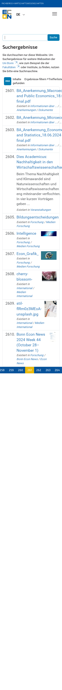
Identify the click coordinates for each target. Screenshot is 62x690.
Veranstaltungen (40, 209)
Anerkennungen (26, 110)
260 (20, 370)
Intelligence (26, 233)
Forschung (36, 222)
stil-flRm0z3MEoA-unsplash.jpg (29, 308)
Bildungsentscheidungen (38, 217)
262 (38, 370)
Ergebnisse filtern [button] (35, 79)
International (24, 288)
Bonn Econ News (27, 359)
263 (48, 370)
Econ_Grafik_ (28, 254)
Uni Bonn (8, 63)
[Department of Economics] (6, 14)
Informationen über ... (43, 106)
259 (11, 370)
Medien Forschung (28, 246)
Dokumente (45, 110)
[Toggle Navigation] (54, 14)
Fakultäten (9, 67)
